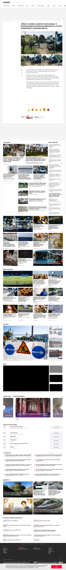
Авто (4, 550)
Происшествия (20, 5)
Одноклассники (51, 550)
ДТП (32, 104)
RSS (49, 553)
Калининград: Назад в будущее (16, 426)
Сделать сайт (30, 543)
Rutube (50, 551)
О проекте (36, 543)
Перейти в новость (46, 391)
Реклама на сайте (24, 543)
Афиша (13, 5)
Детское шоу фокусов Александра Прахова (19, 443)
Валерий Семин (13, 439)
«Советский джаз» (14, 432)
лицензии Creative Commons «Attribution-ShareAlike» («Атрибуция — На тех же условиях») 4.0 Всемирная (48, 563)
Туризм (32, 5)
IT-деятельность (42, 543)
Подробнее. (36, 567)
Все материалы (6, 5)
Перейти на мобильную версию (8, 559)
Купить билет (56, 427)
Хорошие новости (40, 5)
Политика (5, 551)
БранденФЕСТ (13, 436)
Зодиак (48, 5)
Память (60, 5)
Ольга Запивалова (32, 30)
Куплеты (54, 5)
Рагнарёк (12, 446)
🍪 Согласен (56, 567)
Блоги (27, 5)
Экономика (5, 552)
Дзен (49, 552)
